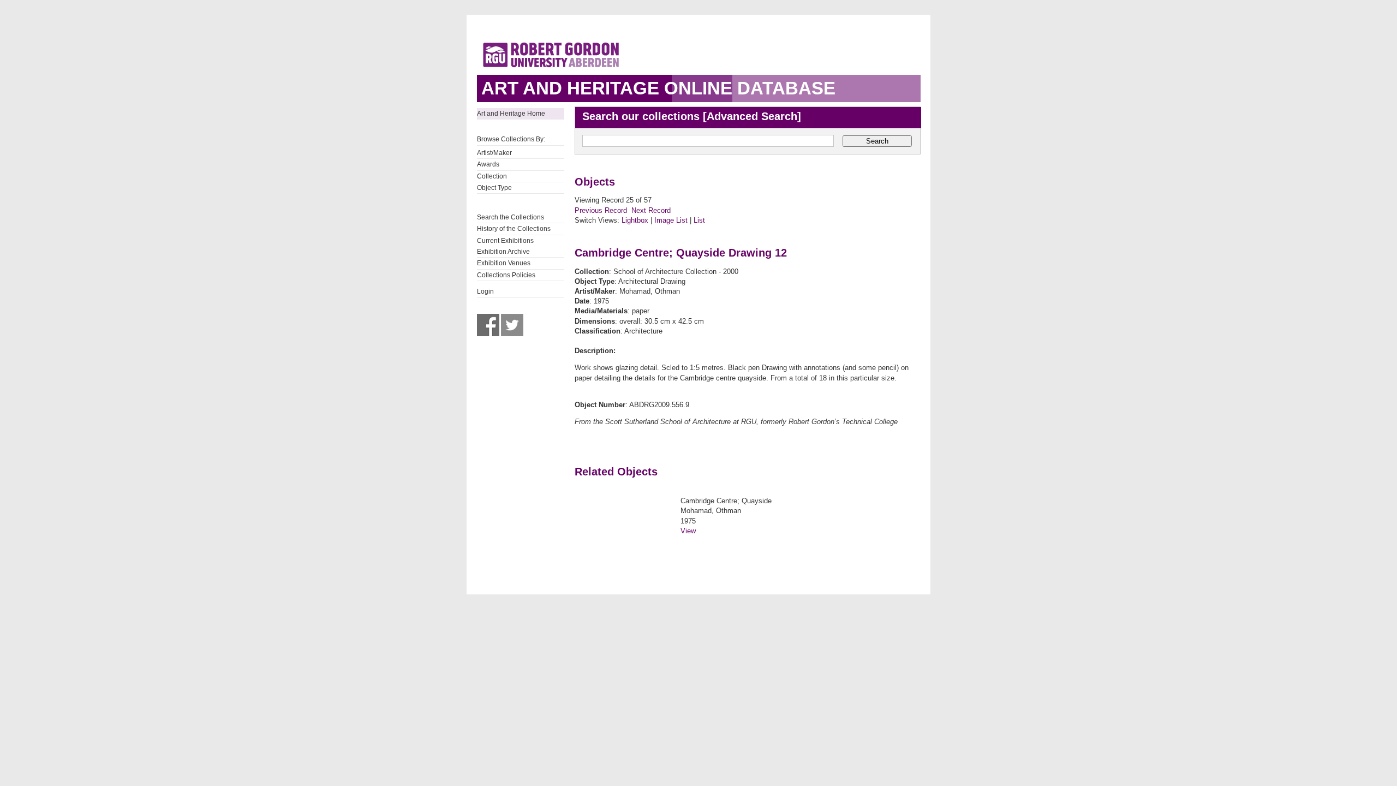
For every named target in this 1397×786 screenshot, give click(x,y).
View (688, 531)
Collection (492, 176)
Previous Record (601, 210)
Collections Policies (506, 275)
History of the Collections (514, 229)
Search (877, 141)
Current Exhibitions (505, 241)
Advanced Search (752, 116)
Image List (671, 220)
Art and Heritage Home (511, 113)
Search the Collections (510, 217)
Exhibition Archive (503, 251)
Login (485, 291)
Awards (488, 164)
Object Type (494, 188)
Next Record (651, 210)
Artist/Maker (494, 153)
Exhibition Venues (503, 263)
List (699, 220)
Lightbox (635, 220)
